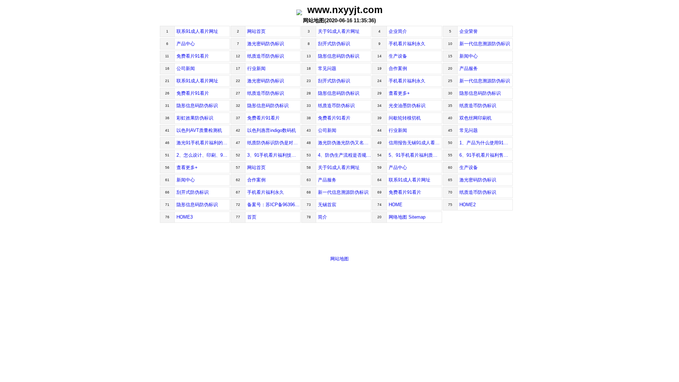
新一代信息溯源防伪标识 (484, 43)
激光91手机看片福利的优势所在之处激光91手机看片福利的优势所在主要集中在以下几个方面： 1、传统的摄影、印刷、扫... (203, 142)
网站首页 (256, 31)
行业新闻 (256, 68)
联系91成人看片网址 (197, 31)
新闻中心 (468, 56)
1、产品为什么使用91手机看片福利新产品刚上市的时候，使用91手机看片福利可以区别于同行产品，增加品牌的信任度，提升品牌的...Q (486, 142)
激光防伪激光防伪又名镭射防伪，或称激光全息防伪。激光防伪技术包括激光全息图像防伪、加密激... (344, 142)
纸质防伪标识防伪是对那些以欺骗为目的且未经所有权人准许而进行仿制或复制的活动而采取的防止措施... (274, 142)
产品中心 (185, 43)
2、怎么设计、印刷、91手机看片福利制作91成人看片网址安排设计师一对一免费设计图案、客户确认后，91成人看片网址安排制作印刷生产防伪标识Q (203, 155)
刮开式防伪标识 (334, 43)
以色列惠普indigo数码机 (271, 130)
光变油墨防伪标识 (407, 105)
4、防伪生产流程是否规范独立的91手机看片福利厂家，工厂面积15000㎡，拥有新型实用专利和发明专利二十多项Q (344, 155)
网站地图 (339, 258)
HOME (395, 204)
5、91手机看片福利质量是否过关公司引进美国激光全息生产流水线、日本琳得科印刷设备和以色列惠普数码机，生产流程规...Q (415, 155)
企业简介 (398, 31)
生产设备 (398, 56)
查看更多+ (399, 93)
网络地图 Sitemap (407, 217)
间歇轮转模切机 (405, 118)
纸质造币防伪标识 (265, 56)
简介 (322, 217)
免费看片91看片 (192, 56)
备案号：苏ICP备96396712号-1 (274, 204)
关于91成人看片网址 (339, 31)
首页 (251, 217)
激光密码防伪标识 (265, 43)
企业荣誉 (468, 31)
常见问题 (327, 68)
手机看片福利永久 (407, 43)
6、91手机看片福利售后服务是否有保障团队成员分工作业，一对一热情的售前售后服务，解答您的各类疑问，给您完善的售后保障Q (486, 155)
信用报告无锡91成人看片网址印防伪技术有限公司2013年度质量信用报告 (415, 142)
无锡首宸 (327, 204)
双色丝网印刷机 (475, 118)
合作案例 (398, 68)
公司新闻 (185, 68)
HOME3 (184, 217)
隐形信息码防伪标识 (338, 56)
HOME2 (467, 204)
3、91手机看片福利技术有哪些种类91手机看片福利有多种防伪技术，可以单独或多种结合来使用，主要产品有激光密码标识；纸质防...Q (274, 155)
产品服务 (468, 68)
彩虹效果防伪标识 (194, 118)
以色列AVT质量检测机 (199, 130)
